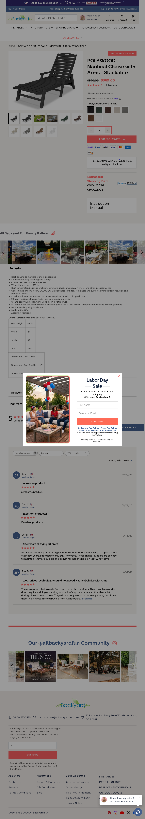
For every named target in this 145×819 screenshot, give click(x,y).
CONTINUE (97, 421)
